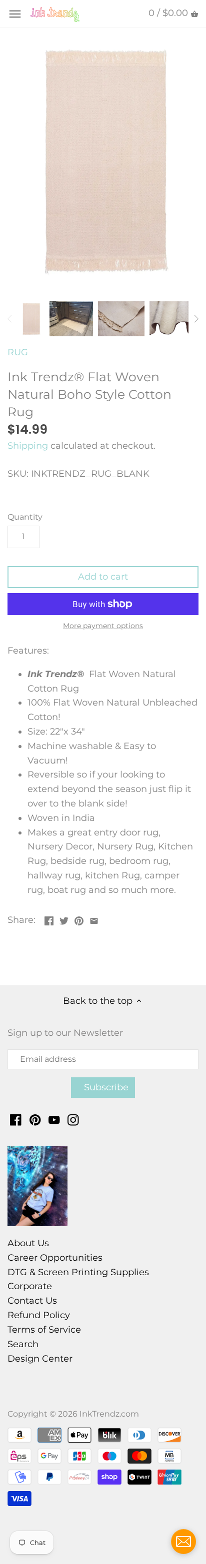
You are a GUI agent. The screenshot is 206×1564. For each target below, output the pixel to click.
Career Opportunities (55, 1257)
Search (23, 1344)
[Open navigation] (15, 13)
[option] (31, 318)
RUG (18, 352)
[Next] (196, 318)
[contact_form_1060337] (183, 1541)
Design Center (40, 1358)
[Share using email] (94, 918)
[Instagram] (73, 1119)
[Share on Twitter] (64, 918)
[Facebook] (16, 1119)
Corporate (30, 1286)
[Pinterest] (35, 1119)
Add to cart (103, 576)
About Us (28, 1243)
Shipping (28, 445)
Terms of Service (44, 1329)
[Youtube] (54, 1119)
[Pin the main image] (79, 918)
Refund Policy (39, 1315)
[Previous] (10, 318)
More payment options (103, 626)
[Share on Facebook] (49, 918)
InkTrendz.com (109, 1414)
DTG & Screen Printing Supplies (78, 1272)
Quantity (25, 517)
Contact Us (32, 1300)
